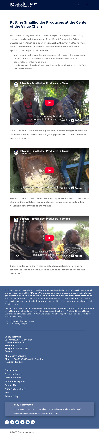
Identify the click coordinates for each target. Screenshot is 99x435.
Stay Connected (23, 404)
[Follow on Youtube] (17, 422)
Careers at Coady (13, 377)
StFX (7, 392)
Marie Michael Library (15, 388)
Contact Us (10, 385)
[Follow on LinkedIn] (22, 422)
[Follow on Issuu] (28, 422)
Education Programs (15, 381)
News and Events (13, 373)
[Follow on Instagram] (12, 422)
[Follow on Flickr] (33, 422)
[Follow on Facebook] (7, 422)
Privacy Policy (11, 396)
